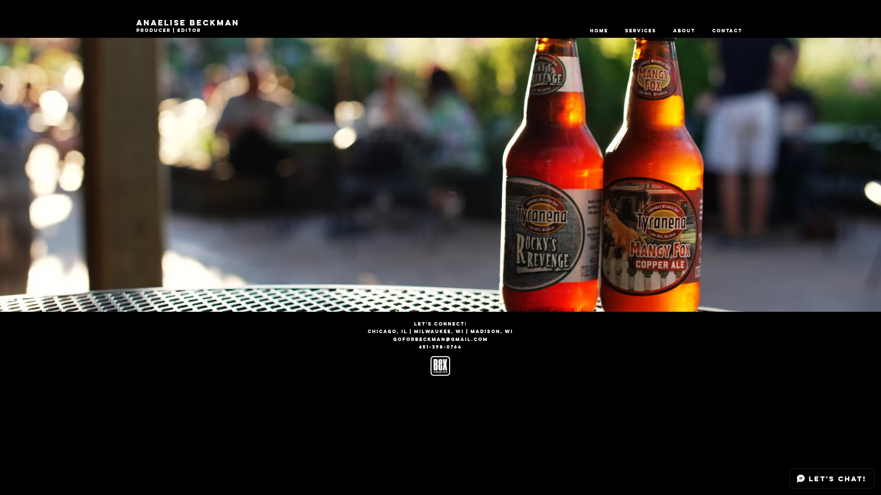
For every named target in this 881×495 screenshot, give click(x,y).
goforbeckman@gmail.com (440, 339)
